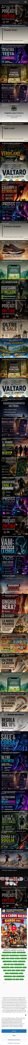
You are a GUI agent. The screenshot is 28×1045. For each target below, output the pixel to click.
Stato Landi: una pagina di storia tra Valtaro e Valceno (12, 124)
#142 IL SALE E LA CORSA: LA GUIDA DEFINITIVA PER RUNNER (11, 733)
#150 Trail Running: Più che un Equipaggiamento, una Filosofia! (13, 399)
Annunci (14, 952)
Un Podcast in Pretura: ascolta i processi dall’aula (12, 6)
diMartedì (17, 958)
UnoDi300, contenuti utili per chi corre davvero (13, 477)
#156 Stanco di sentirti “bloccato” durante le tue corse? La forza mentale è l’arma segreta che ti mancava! (13, 46)
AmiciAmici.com (14, 2)
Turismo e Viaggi (8, 979)
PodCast (18, 970)
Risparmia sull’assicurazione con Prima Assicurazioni (10, 203)
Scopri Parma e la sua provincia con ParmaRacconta (10, 104)
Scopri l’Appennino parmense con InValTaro (12, 163)
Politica (22, 970)
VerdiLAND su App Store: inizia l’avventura (12, 143)
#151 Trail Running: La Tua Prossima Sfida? (12, 340)
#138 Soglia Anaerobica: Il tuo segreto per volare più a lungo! (13, 831)
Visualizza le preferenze (14, 1039)
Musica (9, 970)
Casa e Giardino (5, 955)
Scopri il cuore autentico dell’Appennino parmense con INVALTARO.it (13, 379)
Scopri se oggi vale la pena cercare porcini (12, 261)
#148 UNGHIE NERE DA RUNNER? (10, 595)
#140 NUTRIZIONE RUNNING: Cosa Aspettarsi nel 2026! (13, 792)
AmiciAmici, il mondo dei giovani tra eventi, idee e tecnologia (13, 438)
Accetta (14, 1031)
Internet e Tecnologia (19, 964)
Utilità (17, 979)
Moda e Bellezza (18, 967)
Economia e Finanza (7, 961)
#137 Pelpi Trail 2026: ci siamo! (9, 870)
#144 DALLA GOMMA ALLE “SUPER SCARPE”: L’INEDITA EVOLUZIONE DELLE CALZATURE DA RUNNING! (13, 695)
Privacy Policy (17, 1043)
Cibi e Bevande (23, 955)
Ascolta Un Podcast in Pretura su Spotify (12, 516)
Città (7, 958)
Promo (6, 973)
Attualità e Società (21, 952)
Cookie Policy (10, 1043)
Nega (14, 1035)
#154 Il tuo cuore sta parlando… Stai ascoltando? (13, 241)
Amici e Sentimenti (7, 952)
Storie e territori (20, 976)
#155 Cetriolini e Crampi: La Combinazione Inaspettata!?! (11, 183)
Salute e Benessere (14, 973)
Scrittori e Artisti (8, 976)
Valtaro (21, 979)
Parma (13, 970)
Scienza (21, 973)
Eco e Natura (23, 958)
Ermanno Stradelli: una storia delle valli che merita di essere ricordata (14, 222)
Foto (5, 964)
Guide (12, 964)
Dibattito (12, 958)
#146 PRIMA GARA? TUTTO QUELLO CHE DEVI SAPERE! (13, 635)
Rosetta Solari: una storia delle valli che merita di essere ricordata (13, 26)
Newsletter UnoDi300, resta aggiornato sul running (12, 851)
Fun (8, 964)
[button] (25, 1015)
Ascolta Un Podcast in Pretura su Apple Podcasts (14, 300)
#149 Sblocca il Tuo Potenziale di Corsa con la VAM (12, 537)
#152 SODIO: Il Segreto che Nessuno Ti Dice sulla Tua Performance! (13, 321)
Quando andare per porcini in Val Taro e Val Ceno (14, 359)
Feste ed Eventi (21, 961)
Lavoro (11, 967)
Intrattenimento (5, 967)
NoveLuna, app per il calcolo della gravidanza (12, 84)
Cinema (3, 958)
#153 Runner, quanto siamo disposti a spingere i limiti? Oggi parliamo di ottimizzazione (13, 281)
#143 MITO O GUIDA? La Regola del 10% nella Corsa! (13, 713)
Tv (14, 979)
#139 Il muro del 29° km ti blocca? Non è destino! (14, 811)
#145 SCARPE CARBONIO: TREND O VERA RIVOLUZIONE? (12, 655)
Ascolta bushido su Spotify (8, 575)
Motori (24, 967)
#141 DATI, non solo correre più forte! (11, 752)
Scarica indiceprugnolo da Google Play (11, 457)
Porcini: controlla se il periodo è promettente (13, 64)
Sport (14, 976)
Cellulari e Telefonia (14, 955)
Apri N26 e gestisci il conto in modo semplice (12, 556)
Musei (5, 970)
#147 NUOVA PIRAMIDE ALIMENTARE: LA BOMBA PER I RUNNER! (12, 615)
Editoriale (15, 961)
